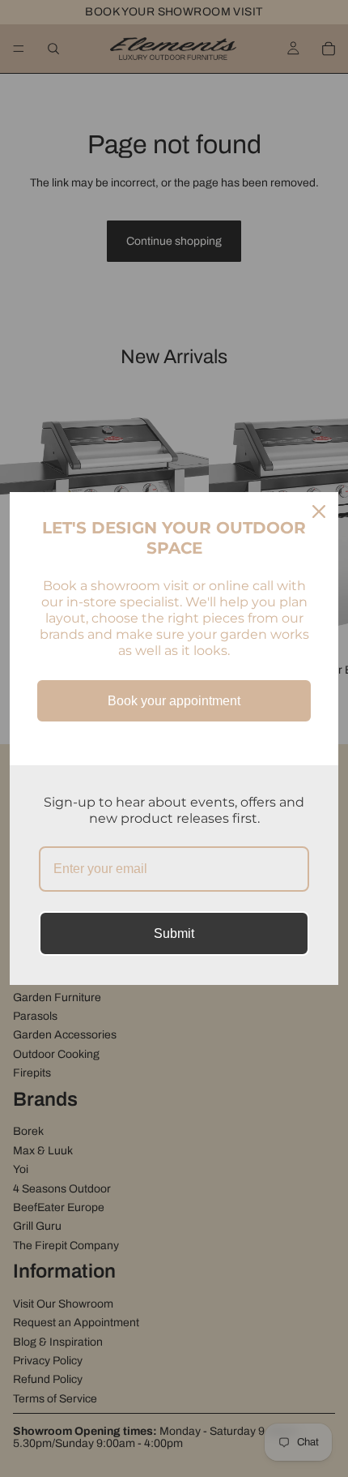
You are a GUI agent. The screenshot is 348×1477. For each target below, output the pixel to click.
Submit (174, 933)
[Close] (318, 511)
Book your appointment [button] (174, 701)
